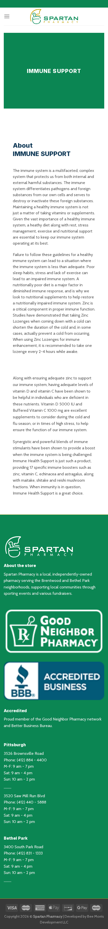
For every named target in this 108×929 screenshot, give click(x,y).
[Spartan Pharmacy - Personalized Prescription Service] (54, 16)
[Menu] (7, 16)
